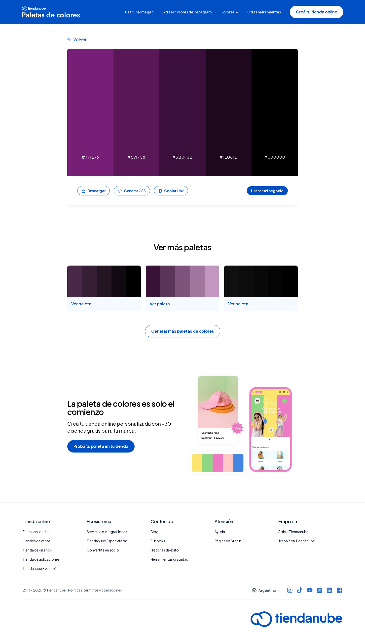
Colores (227, 12)
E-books (157, 541)
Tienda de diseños (37, 550)
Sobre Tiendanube (293, 531)
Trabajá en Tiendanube (296, 541)
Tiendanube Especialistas (107, 541)
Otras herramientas (264, 12)
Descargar (96, 190)
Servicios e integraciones (107, 531)
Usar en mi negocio (267, 190)
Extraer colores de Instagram (186, 12)
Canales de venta (36, 541)
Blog (154, 531)
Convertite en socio (103, 550)
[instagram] (290, 590)
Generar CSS (135, 190)
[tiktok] (300, 590)
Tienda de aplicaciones (41, 559)
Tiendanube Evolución (41, 568)
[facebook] (339, 590)
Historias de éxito (164, 550)
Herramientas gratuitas (169, 559)
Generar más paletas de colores (182, 331)
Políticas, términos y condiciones (95, 590)
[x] (320, 590)
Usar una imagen (139, 12)
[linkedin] (329, 590)
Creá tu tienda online (316, 11)
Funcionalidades (36, 531)
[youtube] (310, 590)
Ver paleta (81, 303)
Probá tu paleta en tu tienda (100, 446)
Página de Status (228, 541)
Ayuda (220, 531)
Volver (79, 39)
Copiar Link (174, 190)
